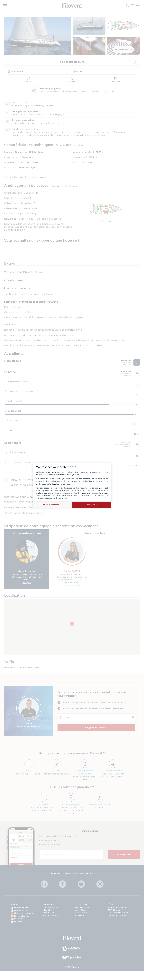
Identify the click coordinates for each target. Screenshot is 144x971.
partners (52, 472)
